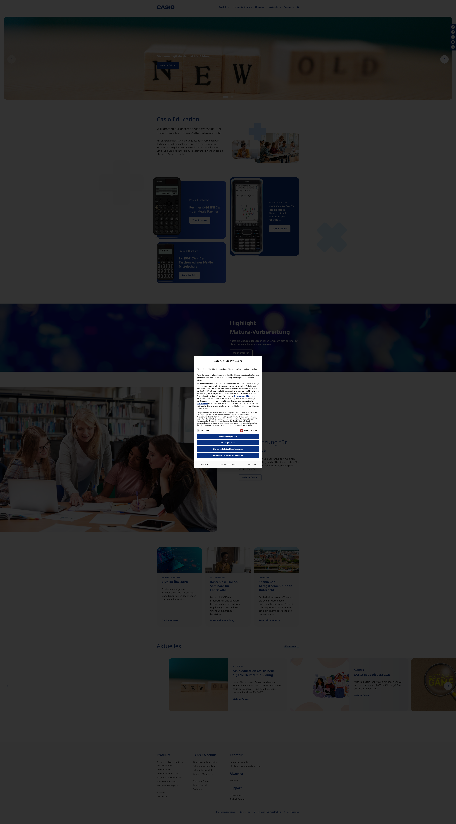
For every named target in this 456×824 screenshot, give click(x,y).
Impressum (252, 464)
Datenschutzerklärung (243, 396)
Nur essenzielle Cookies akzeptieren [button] (228, 449)
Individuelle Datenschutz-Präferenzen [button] (228, 455)
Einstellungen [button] (202, 403)
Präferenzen (204, 464)
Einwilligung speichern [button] (228, 436)
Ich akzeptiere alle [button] (228, 443)
